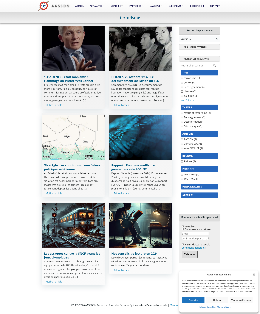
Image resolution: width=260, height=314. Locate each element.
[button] (253, 274)
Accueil (79, 6)
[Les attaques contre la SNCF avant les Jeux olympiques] (73, 225)
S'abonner (190, 254)
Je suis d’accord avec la (196, 246)
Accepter (193, 300)
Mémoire (116, 6)
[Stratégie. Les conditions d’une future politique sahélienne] (73, 136)
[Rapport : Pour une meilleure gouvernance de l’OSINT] (140, 136)
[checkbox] (199, 78)
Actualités (96, 6)
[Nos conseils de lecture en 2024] (140, 225)
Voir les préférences (241, 300)
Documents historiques (198, 229)
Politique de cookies (207, 307)
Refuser (217, 300)
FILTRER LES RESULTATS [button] (196, 58)
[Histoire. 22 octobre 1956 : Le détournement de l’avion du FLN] (140, 48)
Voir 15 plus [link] (187, 100)
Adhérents (175, 6)
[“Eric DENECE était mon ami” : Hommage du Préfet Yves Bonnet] (73, 48)
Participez (135, 6)
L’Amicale (155, 6)
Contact (215, 6)
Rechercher (197, 6)
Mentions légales (224, 307)
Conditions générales (194, 247)
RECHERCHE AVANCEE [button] (195, 46)
